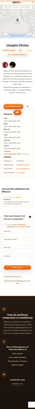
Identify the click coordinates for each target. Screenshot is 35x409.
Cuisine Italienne (8, 50)
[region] (17, 22)
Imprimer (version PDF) (13, 276)
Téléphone (7, 161)
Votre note (7, 247)
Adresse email (9, 165)
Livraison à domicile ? (19, 54)
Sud (20, 50)
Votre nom (7, 231)
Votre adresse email (10, 239)
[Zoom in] (32, 33)
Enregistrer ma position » (17, 35)
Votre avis (7, 256)
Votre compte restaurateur (17, 357)
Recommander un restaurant (17, 361)
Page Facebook (9, 172)
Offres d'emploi (17, 354)
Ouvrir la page (20, 172)
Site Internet (8, 169)
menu (17, 2)
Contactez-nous (17, 384)
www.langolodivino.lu (23, 169)
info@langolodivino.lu (23, 165)
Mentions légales (17, 365)
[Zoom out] (32, 35)
